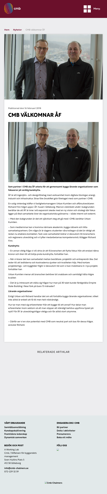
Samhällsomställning (15, 427)
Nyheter (17, 30)
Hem (6, 30)
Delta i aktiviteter (66, 431)
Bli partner (62, 427)
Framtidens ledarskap (15, 434)
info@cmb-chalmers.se (16, 468)
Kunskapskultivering (14, 431)
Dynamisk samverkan (15, 437)
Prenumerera (64, 434)
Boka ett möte (64, 437)
